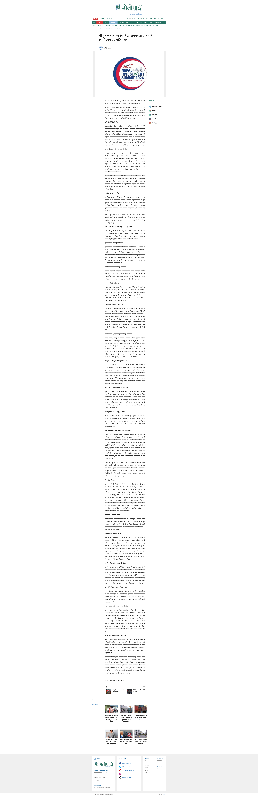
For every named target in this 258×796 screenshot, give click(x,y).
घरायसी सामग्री (107, 28)
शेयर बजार (147, 765)
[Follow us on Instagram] (132, 18)
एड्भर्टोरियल (117, 28)
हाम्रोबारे (146, 770)
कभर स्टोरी (100, 22)
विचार (127, 22)
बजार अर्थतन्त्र (113, 22)
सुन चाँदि (146, 768)
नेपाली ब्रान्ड (121, 22)
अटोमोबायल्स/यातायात (130, 25)
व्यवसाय (138, 25)
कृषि (101, 28)
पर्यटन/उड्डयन (107, 25)
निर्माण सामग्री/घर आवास (146, 25)
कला (137, 22)
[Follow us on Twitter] (130, 18)
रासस (105, 47)
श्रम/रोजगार (121, 25)
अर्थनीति (94, 25)
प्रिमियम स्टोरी (158, 22)
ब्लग (141, 22)
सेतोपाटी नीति (147, 773)
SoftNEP (163, 794)
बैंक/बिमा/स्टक (101, 25)
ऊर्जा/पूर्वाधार (114, 25)
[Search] (164, 22)
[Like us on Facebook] (127, 18)
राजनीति (106, 22)
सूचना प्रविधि (155, 25)
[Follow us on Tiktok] (134, 18)
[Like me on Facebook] (101, 50)
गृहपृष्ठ (146, 761)
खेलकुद (145, 22)
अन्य (112, 28)
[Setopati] (103, 764)
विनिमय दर (147, 763)
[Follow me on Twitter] (103, 48)
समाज (132, 22)
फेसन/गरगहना (95, 28)
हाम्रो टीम (158, 768)
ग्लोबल (151, 22)
